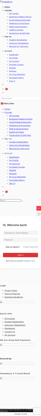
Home (7, 109)
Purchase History (17, 180)
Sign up (8, 139)
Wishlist (12, 170)
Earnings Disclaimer (14, 297)
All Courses (14, 116)
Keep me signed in (13, 247)
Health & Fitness (16, 132)
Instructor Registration (19, 145)
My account (14, 164)
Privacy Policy (11, 291)
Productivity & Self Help (20, 135)
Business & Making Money (21, 119)
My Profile (13, 160)
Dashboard (14, 157)
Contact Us (10, 332)
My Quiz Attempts (17, 177)
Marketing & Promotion (20, 125)
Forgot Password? (30, 247)
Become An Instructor (19, 149)
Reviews (13, 174)
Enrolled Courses (17, 167)
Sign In (12, 183)
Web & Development (18, 129)
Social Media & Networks (20, 122)
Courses (8, 112)
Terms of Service (12, 294)
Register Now (29, 261)
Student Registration (18, 142)
